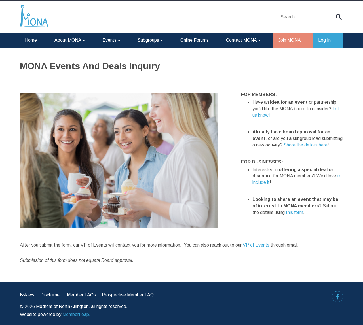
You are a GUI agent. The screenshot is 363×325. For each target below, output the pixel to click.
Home (31, 40)
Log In (324, 40)
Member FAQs (81, 294)
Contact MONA (241, 40)
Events (109, 40)
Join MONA (289, 40)
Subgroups (148, 40)
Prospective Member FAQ (128, 294)
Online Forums (194, 40)
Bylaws (27, 294)
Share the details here (306, 145)
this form (294, 212)
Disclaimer (50, 294)
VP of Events (256, 245)
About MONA (67, 40)
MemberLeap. (76, 314)
